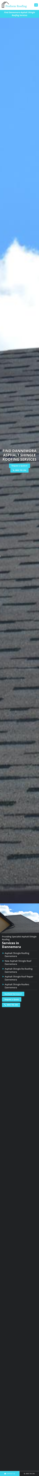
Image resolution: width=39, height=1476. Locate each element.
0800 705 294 (20, 470)
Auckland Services (12, 994)
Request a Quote (19, 466)
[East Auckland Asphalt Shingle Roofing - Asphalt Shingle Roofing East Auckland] (14, 7)
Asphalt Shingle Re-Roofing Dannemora (18, 970)
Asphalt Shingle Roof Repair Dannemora (19, 978)
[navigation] (36, 5)
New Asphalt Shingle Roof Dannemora (18, 962)
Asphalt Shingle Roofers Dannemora (17, 986)
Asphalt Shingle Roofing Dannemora (17, 955)
